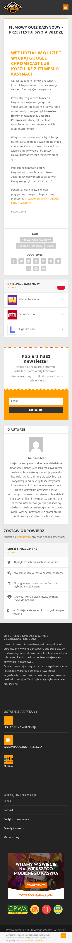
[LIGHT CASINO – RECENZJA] (8, 720)
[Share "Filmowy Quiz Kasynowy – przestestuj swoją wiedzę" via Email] (36, 268)
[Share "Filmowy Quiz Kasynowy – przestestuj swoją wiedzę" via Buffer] (58, 261)
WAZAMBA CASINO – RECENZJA (23, 746)
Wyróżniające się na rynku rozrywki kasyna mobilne (38, 612)
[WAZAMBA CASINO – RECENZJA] (8, 740)
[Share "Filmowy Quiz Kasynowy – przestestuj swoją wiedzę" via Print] (43, 268)
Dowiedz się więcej (35, 940)
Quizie (50, 245)
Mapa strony (11, 837)
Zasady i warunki (14, 828)
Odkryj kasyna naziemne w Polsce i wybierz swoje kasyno (35, 584)
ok (63, 935)
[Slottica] (8, 759)
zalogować (23, 537)
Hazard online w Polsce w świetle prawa (38, 572)
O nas (7, 801)
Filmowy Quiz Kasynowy (36, 239)
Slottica (8, 766)
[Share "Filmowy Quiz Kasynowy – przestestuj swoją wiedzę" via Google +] (28, 261)
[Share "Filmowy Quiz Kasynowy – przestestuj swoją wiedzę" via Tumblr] (36, 261)
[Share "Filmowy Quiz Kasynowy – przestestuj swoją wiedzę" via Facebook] (14, 261)
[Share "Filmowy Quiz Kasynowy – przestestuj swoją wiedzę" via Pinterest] (43, 261)
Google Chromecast (30, 245)
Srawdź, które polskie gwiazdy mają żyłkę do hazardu (36, 598)
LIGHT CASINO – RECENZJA (20, 727)
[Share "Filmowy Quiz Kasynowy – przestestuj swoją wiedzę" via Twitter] (21, 261)
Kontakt (8, 810)
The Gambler (36, 458)
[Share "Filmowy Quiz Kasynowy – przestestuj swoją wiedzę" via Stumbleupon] (28, 268)
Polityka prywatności (16, 819)
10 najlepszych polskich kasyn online (36, 562)
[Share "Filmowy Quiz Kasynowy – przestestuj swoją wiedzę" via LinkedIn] (50, 261)
